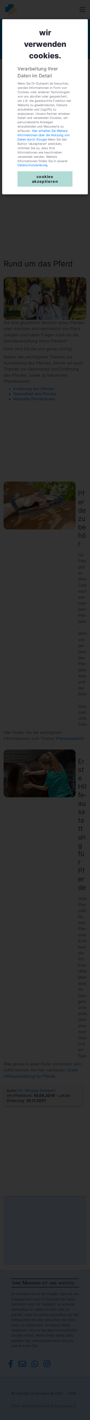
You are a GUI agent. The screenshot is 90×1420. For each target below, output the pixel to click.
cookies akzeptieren (45, 179)
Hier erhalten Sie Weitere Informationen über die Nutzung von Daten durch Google (44, 135)
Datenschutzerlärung (33, 165)
